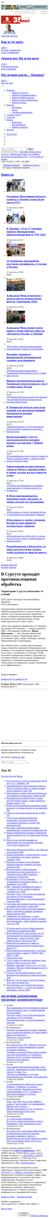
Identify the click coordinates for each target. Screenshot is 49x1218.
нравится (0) (7, 679)
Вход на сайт (7, 83)
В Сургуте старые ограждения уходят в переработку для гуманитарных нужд (25, 1122)
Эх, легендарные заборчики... (20, 1119)
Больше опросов (8, 567)
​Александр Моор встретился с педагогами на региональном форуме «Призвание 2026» (24, 298)
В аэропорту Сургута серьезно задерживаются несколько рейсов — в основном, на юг (24, 881)
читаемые (8, 999)
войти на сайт (18, 757)
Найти (30, 149)
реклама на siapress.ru (44, 12)
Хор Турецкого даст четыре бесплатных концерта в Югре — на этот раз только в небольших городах (25, 987)
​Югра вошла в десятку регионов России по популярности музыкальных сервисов (26, 523)
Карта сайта (6, 1208)
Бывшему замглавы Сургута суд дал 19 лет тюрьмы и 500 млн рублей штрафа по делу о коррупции (27, 967)
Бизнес (10, 120)
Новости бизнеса (20, 127)
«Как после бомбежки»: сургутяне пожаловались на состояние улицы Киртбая (27, 1075)
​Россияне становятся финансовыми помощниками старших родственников (24, 357)
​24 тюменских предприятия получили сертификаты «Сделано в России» (27, 263)
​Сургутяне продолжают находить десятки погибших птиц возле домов (26, 905)
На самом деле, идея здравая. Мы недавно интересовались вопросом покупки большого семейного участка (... (26, 1133)
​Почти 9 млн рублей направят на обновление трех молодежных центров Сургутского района (25, 842)
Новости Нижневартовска (24, 95)
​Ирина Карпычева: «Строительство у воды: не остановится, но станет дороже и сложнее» (27, 857)
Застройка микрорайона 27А (14, 156)
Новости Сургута (20, 93)
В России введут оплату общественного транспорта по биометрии (25, 929)
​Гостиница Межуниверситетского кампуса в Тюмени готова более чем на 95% (26, 199)
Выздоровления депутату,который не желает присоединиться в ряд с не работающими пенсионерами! (27, 1010)
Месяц (20, 776)
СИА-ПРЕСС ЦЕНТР (32, 1155)
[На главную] (17, 23)
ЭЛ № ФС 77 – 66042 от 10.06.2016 (17, 1172)
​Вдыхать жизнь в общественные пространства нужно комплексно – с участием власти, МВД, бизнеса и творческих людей (23, 873)
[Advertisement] (24, 715)
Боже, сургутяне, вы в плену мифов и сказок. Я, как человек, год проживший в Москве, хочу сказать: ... (26, 1104)
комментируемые (30, 999)
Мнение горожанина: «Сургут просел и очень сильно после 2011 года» (25, 1110)
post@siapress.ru (28, 1163)
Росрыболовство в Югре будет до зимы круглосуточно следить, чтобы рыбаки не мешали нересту (27, 549)
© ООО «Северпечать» (24, 1150)
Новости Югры (19, 102)
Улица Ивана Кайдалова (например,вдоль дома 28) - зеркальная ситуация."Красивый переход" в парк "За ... (26, 1069)
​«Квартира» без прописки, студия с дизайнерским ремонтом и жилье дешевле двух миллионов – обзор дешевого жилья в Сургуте (26, 920)
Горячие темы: (10, 152)
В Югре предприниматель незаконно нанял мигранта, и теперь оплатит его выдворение (25, 498)
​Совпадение (15, 958)
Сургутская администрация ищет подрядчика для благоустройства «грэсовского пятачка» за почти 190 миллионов (23, 821)
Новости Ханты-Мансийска (25, 100)
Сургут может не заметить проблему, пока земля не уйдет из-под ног (26, 961)
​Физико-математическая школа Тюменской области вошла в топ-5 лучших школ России (27, 383)
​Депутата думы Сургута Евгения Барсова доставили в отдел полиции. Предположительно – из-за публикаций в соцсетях (26, 898)
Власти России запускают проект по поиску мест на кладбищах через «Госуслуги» (27, 1139)
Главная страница (11, 165)
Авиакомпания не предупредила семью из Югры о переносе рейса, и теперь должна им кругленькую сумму (27, 471)
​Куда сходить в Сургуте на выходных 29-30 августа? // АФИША (27, 782)
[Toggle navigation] (2, 86)
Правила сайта (8, 1197)
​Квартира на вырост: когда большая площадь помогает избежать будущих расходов (24, 864)
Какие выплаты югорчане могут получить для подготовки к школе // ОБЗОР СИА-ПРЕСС (26, 953)
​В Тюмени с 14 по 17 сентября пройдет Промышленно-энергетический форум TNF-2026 (26, 231)
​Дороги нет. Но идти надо (19, 1037)
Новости (11, 90)
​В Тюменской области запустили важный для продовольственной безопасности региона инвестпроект (26, 412)
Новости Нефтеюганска (23, 97)
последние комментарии (19, 996)
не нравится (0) (20, 679)
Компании (17, 122)
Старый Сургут (14, 115)
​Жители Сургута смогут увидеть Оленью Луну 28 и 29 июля (26, 981)
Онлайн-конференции (22, 112)
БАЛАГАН (12, 134)
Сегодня (5, 776)
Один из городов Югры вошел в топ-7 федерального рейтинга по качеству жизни (26, 975)
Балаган (10, 129)
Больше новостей (9, 565)
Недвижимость (19, 125)
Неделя (12, 776)
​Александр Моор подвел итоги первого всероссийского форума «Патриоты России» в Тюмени (26, 330)
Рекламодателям (24, 1197)
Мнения (10, 105)
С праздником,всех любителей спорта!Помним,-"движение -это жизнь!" (24, 1085)
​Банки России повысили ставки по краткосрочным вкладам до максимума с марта (25, 945)
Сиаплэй (11, 117)
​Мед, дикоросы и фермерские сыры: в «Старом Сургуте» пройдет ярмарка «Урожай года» (24, 889)
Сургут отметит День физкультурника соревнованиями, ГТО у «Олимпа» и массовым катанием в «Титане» (24, 1091)
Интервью (17, 107)
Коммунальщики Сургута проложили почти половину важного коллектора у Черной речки (25, 441)
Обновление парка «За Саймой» (25, 154)
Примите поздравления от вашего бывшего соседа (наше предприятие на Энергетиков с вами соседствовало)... (27, 1032)
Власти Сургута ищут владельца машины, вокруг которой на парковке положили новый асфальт (26, 911)
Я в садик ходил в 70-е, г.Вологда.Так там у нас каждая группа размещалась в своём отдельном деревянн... (27, 1047)
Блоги (15, 110)
